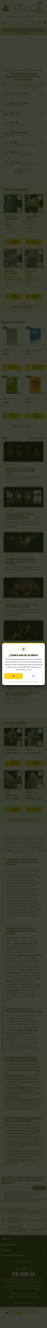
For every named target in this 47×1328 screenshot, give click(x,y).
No (33, 676)
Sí (13, 676)
